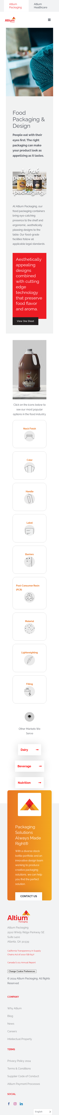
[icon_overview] (29, 713)
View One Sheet (25, 321)
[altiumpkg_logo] (10, 18)
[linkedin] (21, 1103)
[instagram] (15, 1103)
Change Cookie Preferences (22, 971)
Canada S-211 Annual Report (21, 962)
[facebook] (8, 1103)
